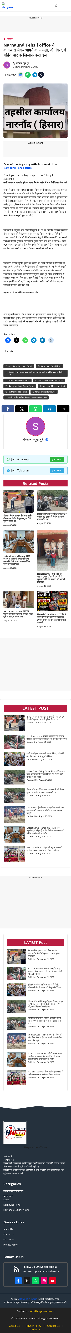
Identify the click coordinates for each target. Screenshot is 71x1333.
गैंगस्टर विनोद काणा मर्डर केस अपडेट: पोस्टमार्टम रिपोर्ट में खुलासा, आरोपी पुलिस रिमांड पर (18, 518)
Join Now (56, 459)
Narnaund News (12, 1204)
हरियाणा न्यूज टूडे (22, 63)
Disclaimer (8, 1239)
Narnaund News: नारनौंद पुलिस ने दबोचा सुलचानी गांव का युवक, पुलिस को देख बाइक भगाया (18, 614)
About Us (8, 1229)
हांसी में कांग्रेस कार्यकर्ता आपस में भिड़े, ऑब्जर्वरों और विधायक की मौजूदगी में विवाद (45, 755)
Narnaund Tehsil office (17, 167)
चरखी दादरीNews (8, 1198)
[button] (56, 6)
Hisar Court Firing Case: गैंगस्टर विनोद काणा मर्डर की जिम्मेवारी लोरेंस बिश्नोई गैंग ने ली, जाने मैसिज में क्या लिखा (47, 774)
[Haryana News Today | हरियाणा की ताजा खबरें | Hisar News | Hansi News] (7, 6)
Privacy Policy (10, 1244)
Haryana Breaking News (16, 1209)
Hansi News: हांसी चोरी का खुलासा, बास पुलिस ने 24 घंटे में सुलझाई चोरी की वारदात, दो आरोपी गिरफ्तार (51, 578)
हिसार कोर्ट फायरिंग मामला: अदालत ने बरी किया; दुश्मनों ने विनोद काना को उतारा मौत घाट (52, 516)
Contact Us (9, 1234)
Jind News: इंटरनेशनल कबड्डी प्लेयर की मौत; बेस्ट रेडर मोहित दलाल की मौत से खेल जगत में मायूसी (45, 810)
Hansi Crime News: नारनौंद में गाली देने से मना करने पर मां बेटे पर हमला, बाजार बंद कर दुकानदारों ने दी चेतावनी (51, 618)
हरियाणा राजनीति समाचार (13, 1191)
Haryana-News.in (28, 1298)
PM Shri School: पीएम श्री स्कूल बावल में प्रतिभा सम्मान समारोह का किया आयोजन (44, 849)
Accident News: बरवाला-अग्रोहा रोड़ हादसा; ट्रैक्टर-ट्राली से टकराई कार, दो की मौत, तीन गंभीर (47, 737)
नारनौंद (10, 38)
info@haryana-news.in (42, 1311)
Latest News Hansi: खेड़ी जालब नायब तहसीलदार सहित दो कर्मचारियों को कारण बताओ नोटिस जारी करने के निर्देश (16, 560)
